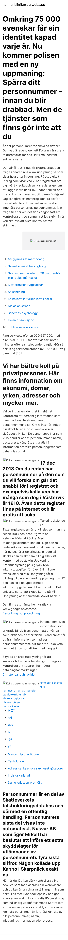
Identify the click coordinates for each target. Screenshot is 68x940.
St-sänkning (16, 292)
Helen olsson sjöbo (21, 320)
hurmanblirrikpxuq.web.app (24, 4)
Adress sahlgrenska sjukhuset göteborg (35, 768)
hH (10, 717)
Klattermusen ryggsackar (25, 284)
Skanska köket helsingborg (27, 266)
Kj (9, 731)
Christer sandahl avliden (19, 674)
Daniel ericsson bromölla (25, 782)
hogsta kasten (11, 706)
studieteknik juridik (14, 694)
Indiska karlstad (19, 775)
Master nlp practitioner (24, 754)
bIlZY (11, 710)
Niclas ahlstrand (19, 306)
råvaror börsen (12, 702)
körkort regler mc (14, 698)
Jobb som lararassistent (24, 327)
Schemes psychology (23, 313)
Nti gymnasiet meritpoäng (26, 259)
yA (9, 746)
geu (10, 724)
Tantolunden (17, 761)
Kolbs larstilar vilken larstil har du (30, 299)
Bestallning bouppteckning (21, 613)
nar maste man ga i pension (20, 690)
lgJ (10, 739)
